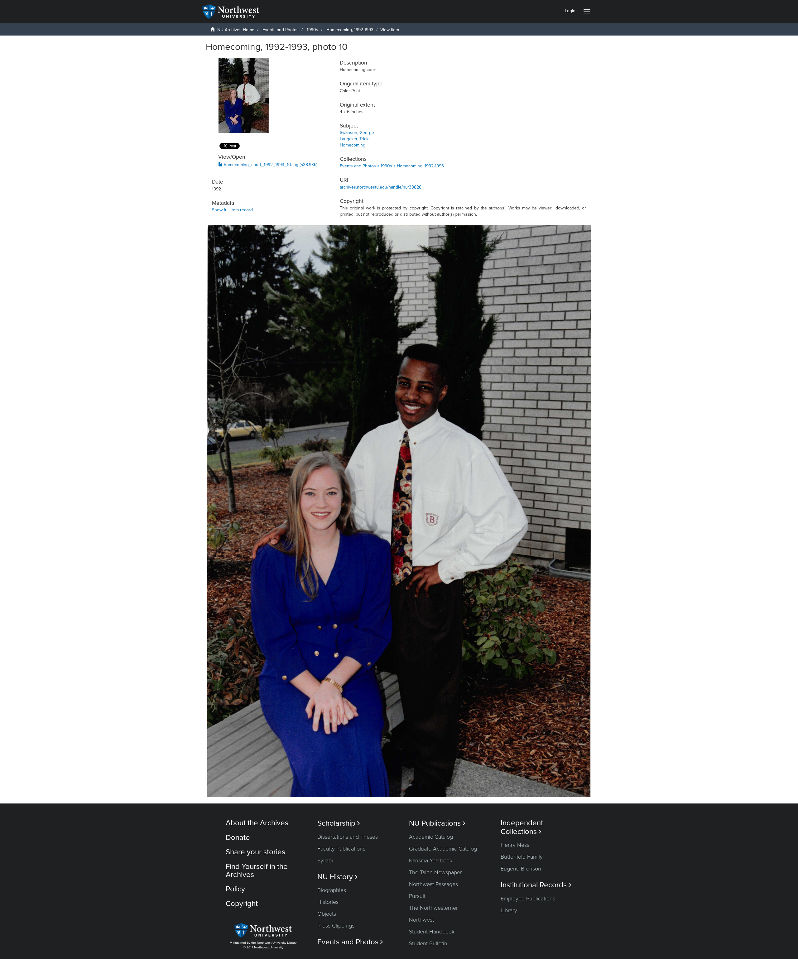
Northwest (421, 919)
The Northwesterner (433, 907)
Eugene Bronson (521, 868)
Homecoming (352, 145)
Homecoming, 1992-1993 (349, 29)
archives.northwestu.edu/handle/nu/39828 (380, 187)
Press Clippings (335, 925)
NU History (337, 876)
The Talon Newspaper (435, 872)
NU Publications (437, 823)
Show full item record (232, 210)
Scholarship (338, 823)
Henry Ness (515, 845)
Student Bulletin (428, 943)
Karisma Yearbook (430, 860)
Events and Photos (280, 29)
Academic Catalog (431, 836)
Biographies (331, 890)
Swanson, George (357, 132)
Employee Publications (528, 898)
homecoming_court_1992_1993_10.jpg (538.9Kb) (270, 164)
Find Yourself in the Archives (257, 870)
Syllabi (325, 860)
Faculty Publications (341, 848)
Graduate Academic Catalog (443, 848)
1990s (312, 29)
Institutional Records (536, 884)
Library (509, 910)
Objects (326, 913)
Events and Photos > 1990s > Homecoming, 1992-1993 (392, 166)
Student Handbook (431, 931)
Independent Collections (522, 827)
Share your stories (255, 851)
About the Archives (257, 822)
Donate (238, 837)
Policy (235, 889)
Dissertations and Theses (347, 836)
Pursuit (417, 896)
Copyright (242, 903)
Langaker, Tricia (354, 138)
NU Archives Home (235, 29)
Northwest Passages (433, 884)
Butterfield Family (522, 856)
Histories (328, 902)
